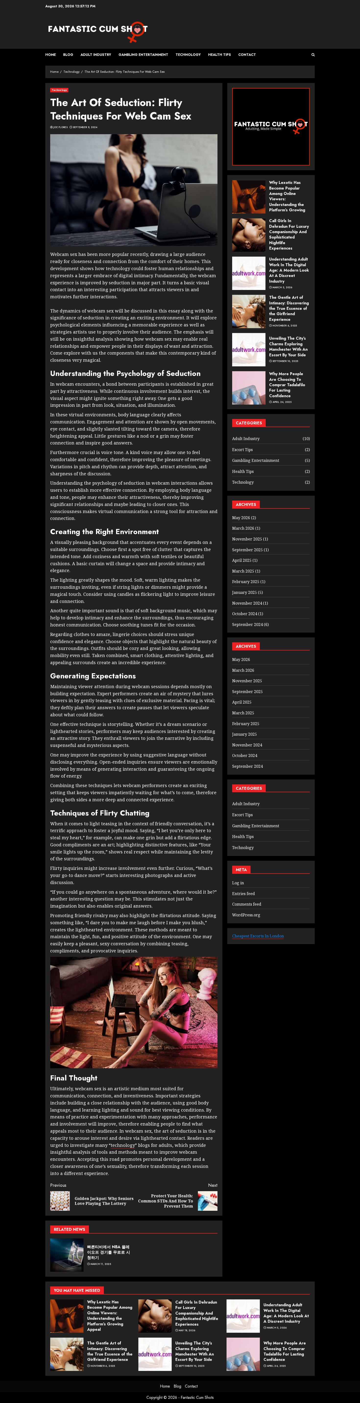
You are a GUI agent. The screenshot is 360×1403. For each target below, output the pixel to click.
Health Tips (219, 54)
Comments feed (246, 904)
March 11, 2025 (101, 1264)
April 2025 (242, 560)
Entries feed (243, 893)
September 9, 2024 (85, 127)
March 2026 (243, 528)
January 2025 (244, 592)
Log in (238, 883)
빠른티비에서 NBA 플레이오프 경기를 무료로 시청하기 (108, 1252)
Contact (247, 54)
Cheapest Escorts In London (258, 936)
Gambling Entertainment (143, 54)
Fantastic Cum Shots (197, 1397)
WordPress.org (246, 915)
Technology (188, 54)
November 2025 (247, 539)
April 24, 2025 (282, 402)
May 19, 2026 (187, 1330)
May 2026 (241, 517)
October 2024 (244, 614)
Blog (68, 54)
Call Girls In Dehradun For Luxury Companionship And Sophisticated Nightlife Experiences (289, 234)
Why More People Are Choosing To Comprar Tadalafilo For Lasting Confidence (287, 385)
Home (50, 54)
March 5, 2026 (282, 287)
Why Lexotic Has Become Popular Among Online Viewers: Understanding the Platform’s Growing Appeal (109, 1315)
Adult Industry (96, 54)
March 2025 (243, 571)
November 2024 (247, 603)
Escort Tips (242, 449)
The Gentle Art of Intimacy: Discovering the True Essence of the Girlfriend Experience (289, 309)
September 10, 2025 (285, 361)
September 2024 (247, 624)
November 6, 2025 (285, 326)
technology (123, 1145)
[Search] (313, 55)
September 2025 (247, 549)
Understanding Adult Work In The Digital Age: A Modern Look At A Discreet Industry (289, 270)
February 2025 (245, 582)
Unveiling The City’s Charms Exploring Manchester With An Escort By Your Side (288, 347)
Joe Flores (60, 127)
